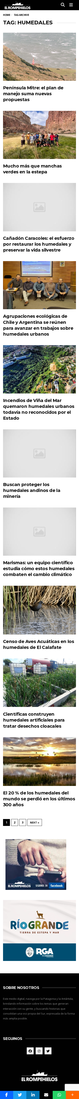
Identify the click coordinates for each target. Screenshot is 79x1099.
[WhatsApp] (59, 1095)
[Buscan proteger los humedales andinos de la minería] (39, 453)
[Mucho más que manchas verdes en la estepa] (39, 135)
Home (6, 15)
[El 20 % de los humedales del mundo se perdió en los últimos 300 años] (39, 761)
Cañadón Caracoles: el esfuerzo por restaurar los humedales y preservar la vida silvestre (38, 244)
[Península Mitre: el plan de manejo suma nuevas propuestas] (39, 57)
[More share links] (72, 1095)
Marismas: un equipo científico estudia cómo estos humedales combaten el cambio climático (38, 568)
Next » (34, 822)
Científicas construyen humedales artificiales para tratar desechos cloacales (34, 720)
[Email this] (46, 1095)
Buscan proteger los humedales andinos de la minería (31, 490)
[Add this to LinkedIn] (33, 1095)
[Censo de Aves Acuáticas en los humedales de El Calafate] (39, 610)
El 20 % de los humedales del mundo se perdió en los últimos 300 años (39, 799)
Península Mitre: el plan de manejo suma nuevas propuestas (33, 94)
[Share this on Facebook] (6, 1095)
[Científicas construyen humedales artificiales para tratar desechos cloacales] (39, 682)
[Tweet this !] (19, 1095)
